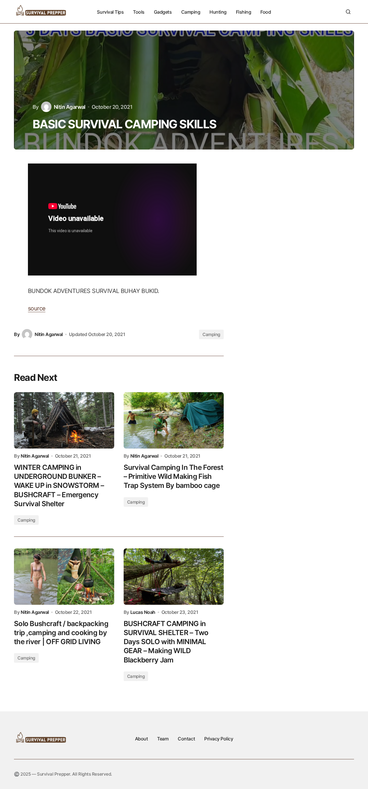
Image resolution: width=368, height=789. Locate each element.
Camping (211, 334)
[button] (348, 11)
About (141, 739)
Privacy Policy (218, 739)
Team (162, 739)
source (36, 308)
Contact (186, 739)
